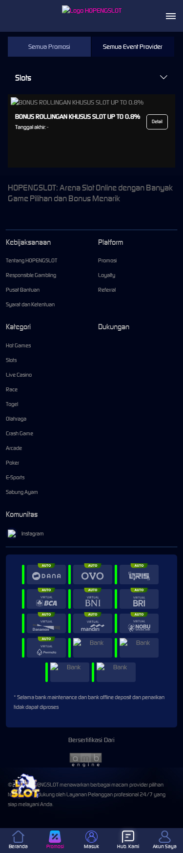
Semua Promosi (49, 47)
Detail (157, 122)
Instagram (32, 533)
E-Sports (15, 477)
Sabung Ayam (22, 492)
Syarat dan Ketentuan (30, 304)
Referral (107, 289)
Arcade (14, 448)
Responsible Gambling (31, 275)
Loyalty (106, 275)
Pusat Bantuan (23, 289)
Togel (12, 404)
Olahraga (16, 418)
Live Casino (19, 374)
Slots (23, 77)
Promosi (107, 260)
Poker (12, 462)
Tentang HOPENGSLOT (31, 260)
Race (12, 389)
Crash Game (19, 433)
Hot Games (18, 345)
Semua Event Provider (133, 47)
